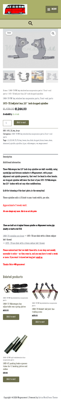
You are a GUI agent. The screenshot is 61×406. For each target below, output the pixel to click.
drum (42, 141)
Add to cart (21, 123)
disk (31, 141)
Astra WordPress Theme (48, 398)
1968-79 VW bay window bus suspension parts (25, 91)
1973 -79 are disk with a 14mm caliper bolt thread (25, 243)
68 (13, 141)
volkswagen (31, 144)
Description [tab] (7, 157)
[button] (30, 23)
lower (46, 141)
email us (39, 258)
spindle (12, 144)
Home (5, 91)
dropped (36, 141)
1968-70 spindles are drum (13, 236)
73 (15, 141)
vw (37, 144)
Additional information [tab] (12, 163)
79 (18, 141)
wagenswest (43, 144)
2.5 (11, 141)
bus (28, 141)
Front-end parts (46, 99)
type (24, 144)
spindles (19, 144)
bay (20, 141)
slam (50, 141)
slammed (6, 144)
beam (24, 141)
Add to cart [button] (11, 317)
